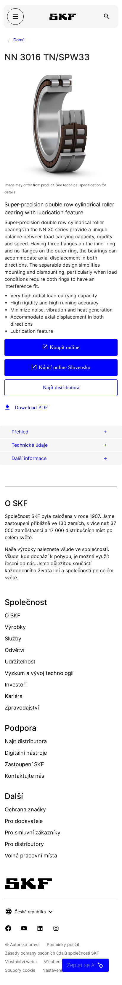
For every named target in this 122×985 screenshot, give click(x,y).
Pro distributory (24, 844)
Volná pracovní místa (31, 855)
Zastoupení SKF (24, 764)
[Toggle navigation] (15, 16)
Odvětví (14, 650)
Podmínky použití (63, 944)
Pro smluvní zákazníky (32, 832)
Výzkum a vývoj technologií (39, 673)
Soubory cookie (20, 970)
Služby (13, 638)
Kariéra (14, 696)
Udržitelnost (20, 661)
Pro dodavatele (24, 821)
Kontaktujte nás (24, 776)
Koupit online (64, 347)
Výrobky (15, 627)
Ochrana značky (25, 809)
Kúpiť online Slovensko (64, 367)
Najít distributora (61, 387)
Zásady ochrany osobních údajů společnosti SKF (52, 952)
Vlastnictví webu (21, 961)
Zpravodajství (22, 707)
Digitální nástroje (26, 753)
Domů (19, 39)
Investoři (16, 684)
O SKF (12, 615)
